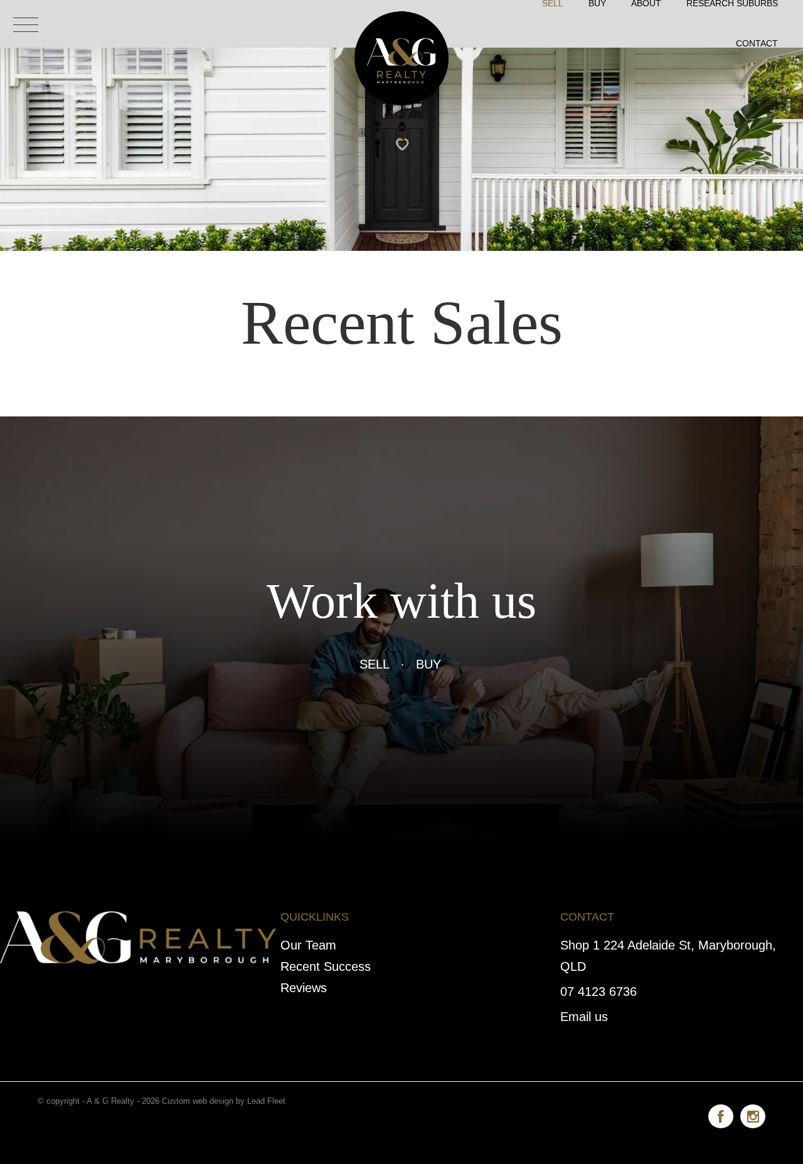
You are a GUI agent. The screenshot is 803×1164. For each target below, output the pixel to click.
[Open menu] (26, 25)
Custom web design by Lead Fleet (223, 1101)
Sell (374, 664)
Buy (428, 664)
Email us (584, 1017)
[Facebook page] (724, 1114)
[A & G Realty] (401, 22)
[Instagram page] (752, 1114)
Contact (757, 43)
